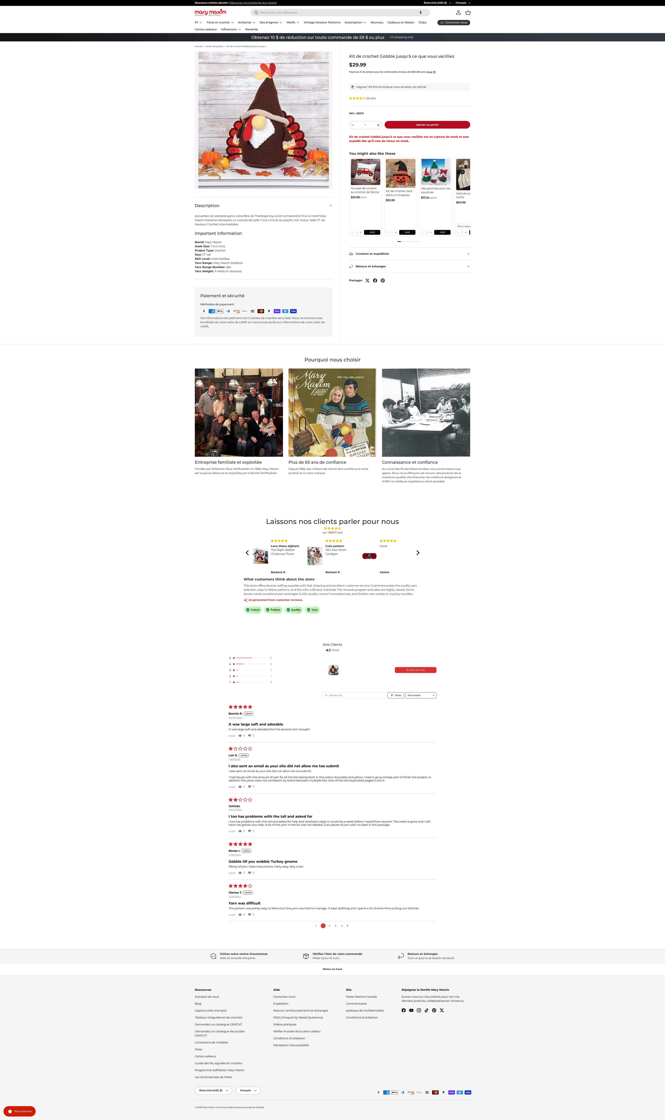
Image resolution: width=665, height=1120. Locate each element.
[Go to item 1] (333, 670)
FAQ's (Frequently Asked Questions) (298, 1017)
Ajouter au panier (427, 124)
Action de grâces (214, 46)
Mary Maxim (209, 1107)
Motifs (291, 22)
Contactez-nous (284, 996)
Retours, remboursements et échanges (300, 1010)
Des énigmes (269, 22)
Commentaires (356, 1003)
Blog (198, 1003)
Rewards (251, 29)
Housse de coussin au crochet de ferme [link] (365, 190)
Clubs (422, 22)
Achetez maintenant (271, 2)
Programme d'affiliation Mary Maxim (220, 1070)
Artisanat (244, 22)
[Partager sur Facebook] (375, 280)
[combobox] (340, 12)
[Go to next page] (348, 925)
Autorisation (353, 22)
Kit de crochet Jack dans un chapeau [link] (399, 192)
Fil (196, 22)
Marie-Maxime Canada (361, 996)
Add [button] (372, 232)
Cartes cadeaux (206, 29)
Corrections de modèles (211, 1042)
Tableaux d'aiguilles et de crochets (218, 1017)
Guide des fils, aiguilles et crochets (218, 1063)
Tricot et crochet (218, 22)
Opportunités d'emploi (211, 1010)
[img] (332, 528)
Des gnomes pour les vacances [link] (435, 190)
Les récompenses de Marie (213, 1077)
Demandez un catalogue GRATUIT (218, 1024)
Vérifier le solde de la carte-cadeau (297, 1031)
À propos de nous (207, 996)
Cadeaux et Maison (401, 22)
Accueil (198, 46)
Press (198, 1049)
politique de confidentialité (365, 1010)
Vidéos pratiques (284, 1024)
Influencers (229, 29)
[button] (420, 12)
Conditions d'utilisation (289, 1038)
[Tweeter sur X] (367, 280)
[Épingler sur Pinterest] (383, 280)
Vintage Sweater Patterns (322, 22)
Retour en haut (332, 969)
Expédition (281, 1003)
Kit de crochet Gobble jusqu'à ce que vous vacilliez (247, 46)
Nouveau (377, 22)
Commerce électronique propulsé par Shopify (240, 1107)
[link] (365, 172)
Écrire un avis (415, 670)
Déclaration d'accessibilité (291, 1045)
